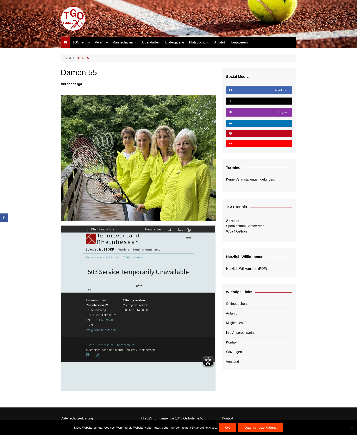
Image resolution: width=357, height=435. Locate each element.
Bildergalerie (174, 42)
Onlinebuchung (237, 303)
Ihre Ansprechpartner (241, 332)
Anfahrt (219, 42)
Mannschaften (122, 42)
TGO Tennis (81, 42)
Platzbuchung (199, 42)
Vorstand (232, 361)
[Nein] (352, 427)
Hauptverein (239, 42)
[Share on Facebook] (4, 217)
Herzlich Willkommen (241, 268)
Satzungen (234, 352)
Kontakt (231, 342)
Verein (99, 42)
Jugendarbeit (150, 42)
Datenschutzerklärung (77, 418)
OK (227, 427)
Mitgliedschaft (236, 323)
